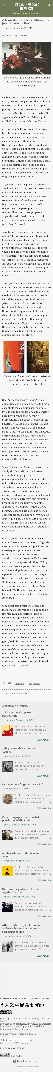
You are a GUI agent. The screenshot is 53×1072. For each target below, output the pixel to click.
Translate (23, 1043)
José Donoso (34, 684)
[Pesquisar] (49, 5)
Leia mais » (44, 739)
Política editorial (20, 1029)
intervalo (19, 684)
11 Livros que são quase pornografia (16, 714)
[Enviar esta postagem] (9, 683)
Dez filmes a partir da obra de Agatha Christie (20, 891)
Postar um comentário (16, 693)
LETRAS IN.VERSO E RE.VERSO (26, 6)
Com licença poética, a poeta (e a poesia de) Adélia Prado (22, 819)
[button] (49, 21)
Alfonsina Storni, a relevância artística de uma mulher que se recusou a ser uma (21, 928)
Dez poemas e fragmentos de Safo (23, 784)
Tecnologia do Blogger (28, 1061)
